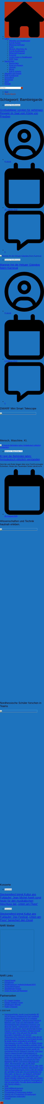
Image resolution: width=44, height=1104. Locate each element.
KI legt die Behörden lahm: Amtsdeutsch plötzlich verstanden (20, 458)
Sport (7, 82)
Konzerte (12, 55)
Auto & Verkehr (15, 71)
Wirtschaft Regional (17, 53)
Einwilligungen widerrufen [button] (15, 1096)
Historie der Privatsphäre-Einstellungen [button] (20, 1094)
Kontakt (8, 84)
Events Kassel (15, 43)
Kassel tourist (10, 980)
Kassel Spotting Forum (14, 1003)
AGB (6, 1086)
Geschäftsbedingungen (14, 1088)
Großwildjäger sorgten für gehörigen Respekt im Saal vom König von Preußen (21, 113)
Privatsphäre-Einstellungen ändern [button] (18, 1092)
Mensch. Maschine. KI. (18, 49)
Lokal (7, 39)
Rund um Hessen (16, 65)
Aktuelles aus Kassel (13, 73)
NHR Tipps (13, 59)
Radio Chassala (11, 1007)
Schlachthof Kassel (12, 987)
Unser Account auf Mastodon (16, 991)
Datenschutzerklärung (13, 1090)
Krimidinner (9, 982)
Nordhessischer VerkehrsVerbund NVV (20, 985)
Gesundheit (9, 78)
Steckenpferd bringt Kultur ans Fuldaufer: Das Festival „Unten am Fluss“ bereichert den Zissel (20, 917)
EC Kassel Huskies (12, 1000)
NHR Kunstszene (12, 76)
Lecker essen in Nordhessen (20, 57)
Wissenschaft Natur (17, 45)
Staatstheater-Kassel (13, 989)
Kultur (11, 47)
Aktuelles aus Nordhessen (19, 41)
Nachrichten (9, 61)
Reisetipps (9, 80)
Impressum (24, 1049)
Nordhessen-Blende (13, 1005)
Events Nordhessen (17, 51)
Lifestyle (12, 67)
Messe (11, 69)
